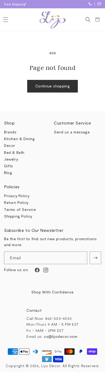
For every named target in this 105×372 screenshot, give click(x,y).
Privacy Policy (16, 195)
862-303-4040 (90, 4)
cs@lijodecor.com (99, 4)
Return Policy (16, 202)
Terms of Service (20, 209)
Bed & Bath (14, 152)
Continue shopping (52, 86)
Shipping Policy (18, 216)
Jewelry (11, 159)
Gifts (8, 166)
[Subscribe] (95, 258)
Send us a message (72, 132)
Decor (9, 145)
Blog (8, 172)
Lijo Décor (50, 365)
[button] (5, 20)
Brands (10, 132)
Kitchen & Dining (19, 138)
